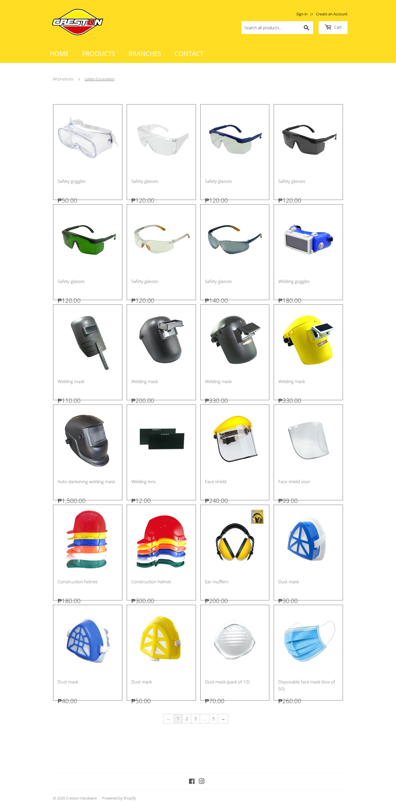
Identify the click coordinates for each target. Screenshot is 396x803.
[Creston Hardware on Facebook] (192, 782)
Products (98, 53)
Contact (189, 53)
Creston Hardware (81, 798)
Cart (337, 27)
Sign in (302, 14)
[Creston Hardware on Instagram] (202, 782)
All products (63, 79)
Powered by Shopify (119, 798)
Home (59, 53)
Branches (144, 53)
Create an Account (332, 14)
